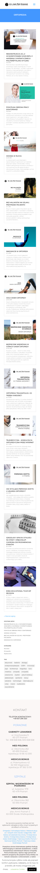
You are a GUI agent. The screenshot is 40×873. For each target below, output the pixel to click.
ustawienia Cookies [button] (18, 869)
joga (6, 669)
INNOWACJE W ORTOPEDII (17, 251)
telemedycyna (28, 681)
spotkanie (18, 678)
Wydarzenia (8, 653)
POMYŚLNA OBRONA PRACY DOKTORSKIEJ (17, 630)
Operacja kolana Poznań (13, 841)
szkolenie (8, 681)
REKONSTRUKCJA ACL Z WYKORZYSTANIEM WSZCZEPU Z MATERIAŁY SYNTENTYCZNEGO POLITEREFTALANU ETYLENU (18, 626)
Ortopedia (7, 651)
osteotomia (9, 675)
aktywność (8, 662)
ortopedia (25, 672)
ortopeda (16, 672)
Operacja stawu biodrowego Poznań (24, 842)
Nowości (6, 648)
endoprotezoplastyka (12, 665)
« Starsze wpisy (9, 616)
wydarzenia (21, 684)
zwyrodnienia (9, 687)
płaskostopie (9, 678)
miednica (8, 672)
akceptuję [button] (32, 869)
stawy (26, 678)
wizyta (13, 684)
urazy (6, 684)
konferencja (14, 669)
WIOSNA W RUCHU (14, 156)
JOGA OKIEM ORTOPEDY (16, 298)
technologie (17, 681)
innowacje (30, 665)
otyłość (17, 675)
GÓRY (23, 665)
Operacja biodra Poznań (27, 839)
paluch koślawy (27, 675)
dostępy (24, 662)
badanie (17, 662)
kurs (30, 669)
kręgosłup (23, 669)
